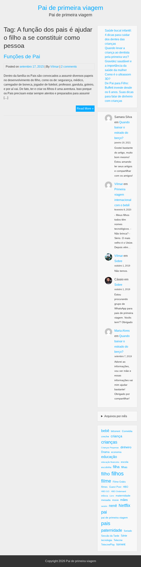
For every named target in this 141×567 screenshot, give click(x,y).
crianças (109, 442)
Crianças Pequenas (110, 447)
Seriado (128, 531)
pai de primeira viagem (114, 517)
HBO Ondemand (118, 491)
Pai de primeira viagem (70, 7)
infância (104, 496)
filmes (104, 487)
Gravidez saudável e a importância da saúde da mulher (118, 66)
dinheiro (125, 447)
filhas (124, 467)
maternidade (123, 495)
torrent (120, 544)
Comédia (127, 431)
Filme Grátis (119, 482)
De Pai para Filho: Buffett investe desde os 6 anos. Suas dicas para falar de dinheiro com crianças (119, 92)
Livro (112, 496)
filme (106, 480)
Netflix (124, 505)
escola (124, 461)
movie (115, 500)
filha (116, 467)
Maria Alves (122, 330)
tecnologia (106, 540)
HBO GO (105, 491)
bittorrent (115, 431)
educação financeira (110, 462)
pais (105, 523)
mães (124, 500)
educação (109, 457)
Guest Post (115, 487)
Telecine (118, 540)
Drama (105, 451)
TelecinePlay (108, 544)
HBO (125, 487)
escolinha (106, 467)
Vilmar (54, 66)
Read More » (86, 109)
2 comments (69, 66)
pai (104, 511)
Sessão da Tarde (110, 536)
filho (105, 473)
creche (105, 436)
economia (116, 452)
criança (116, 436)
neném (104, 506)
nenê (113, 506)
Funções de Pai (22, 56)
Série (124, 535)
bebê (105, 431)
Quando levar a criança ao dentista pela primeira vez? (117, 52)
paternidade (111, 530)
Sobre (118, 261)
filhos (117, 473)
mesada (106, 500)
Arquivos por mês (115, 416)
